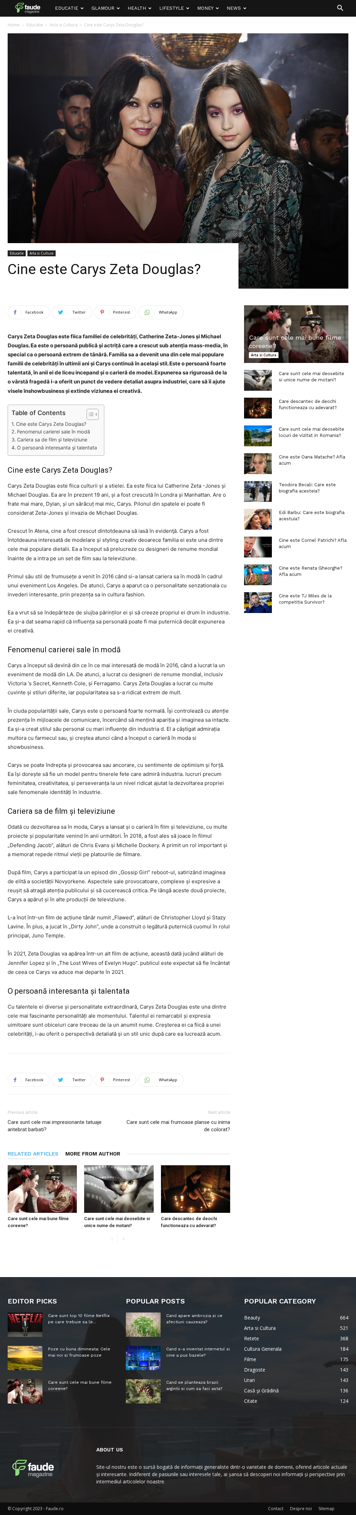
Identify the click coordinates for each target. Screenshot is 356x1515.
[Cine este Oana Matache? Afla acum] (258, 463)
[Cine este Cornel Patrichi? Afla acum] (258, 547)
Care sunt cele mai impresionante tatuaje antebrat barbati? (55, 1126)
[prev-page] (112, 1239)
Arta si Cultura (64, 25)
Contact (275, 1509)
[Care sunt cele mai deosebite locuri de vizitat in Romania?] (258, 435)
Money (205, 8)
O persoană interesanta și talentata (57, 447)
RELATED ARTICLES (33, 1154)
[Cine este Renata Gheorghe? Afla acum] (258, 574)
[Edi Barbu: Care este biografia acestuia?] (258, 519)
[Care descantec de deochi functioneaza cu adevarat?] (195, 1189)
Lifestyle (171, 8)
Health (137, 8)
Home (14, 25)
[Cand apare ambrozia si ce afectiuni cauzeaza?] (143, 1325)
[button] (340, 9)
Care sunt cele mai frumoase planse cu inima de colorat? (178, 1126)
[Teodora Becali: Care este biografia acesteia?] (258, 491)
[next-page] (123, 1239)
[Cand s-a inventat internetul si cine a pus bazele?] (143, 1358)
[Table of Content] (93, 414)
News (234, 8)
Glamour (102, 8)
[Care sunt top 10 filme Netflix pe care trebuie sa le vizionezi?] (25, 1325)
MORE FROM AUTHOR (92, 1154)
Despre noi (301, 1509)
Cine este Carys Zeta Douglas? (51, 424)
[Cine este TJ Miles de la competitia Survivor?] (258, 602)
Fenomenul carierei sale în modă (53, 431)
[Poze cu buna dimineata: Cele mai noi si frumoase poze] (25, 1358)
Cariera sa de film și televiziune (52, 439)
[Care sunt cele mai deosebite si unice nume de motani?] (118, 1189)
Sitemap (326, 1509)
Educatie (66, 8)
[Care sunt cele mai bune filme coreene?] (42, 1189)
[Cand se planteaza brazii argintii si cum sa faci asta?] (143, 1391)
